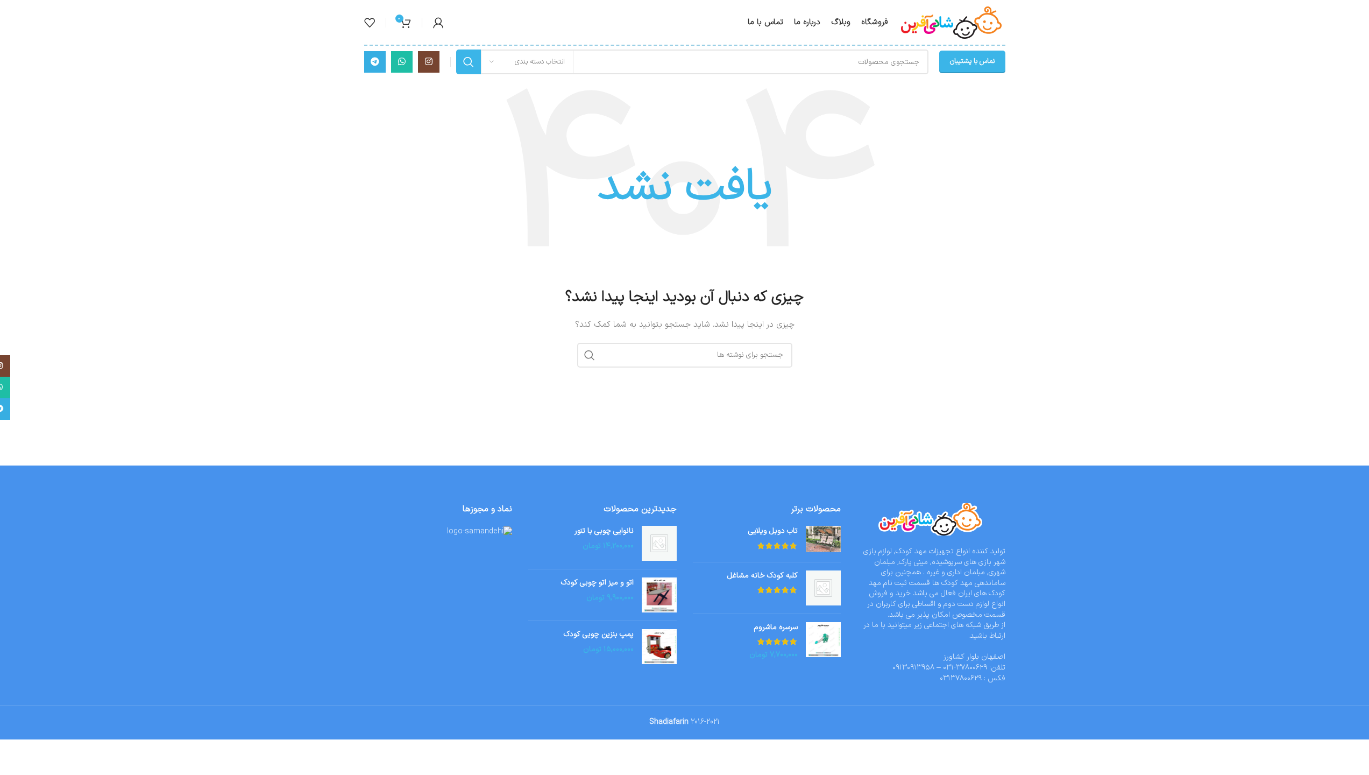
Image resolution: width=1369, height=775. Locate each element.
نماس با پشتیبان (972, 61)
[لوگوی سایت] (952, 21)
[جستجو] (468, 62)
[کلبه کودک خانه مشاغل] (823, 587)
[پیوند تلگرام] (375, 62)
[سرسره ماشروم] (823, 641)
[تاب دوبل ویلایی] (823, 539)
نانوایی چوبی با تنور (604, 531)
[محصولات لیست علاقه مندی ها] (369, 22)
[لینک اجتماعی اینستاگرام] (428, 62)
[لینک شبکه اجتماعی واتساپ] (402, 62)
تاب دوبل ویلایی (773, 531)
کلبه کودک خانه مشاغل (762, 575)
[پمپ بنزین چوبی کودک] (659, 646)
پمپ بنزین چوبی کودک (599, 634)
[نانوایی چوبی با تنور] (659, 543)
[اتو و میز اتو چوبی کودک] (659, 594)
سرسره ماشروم (776, 627)
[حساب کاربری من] (438, 22)
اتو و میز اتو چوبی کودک (597, 582)
